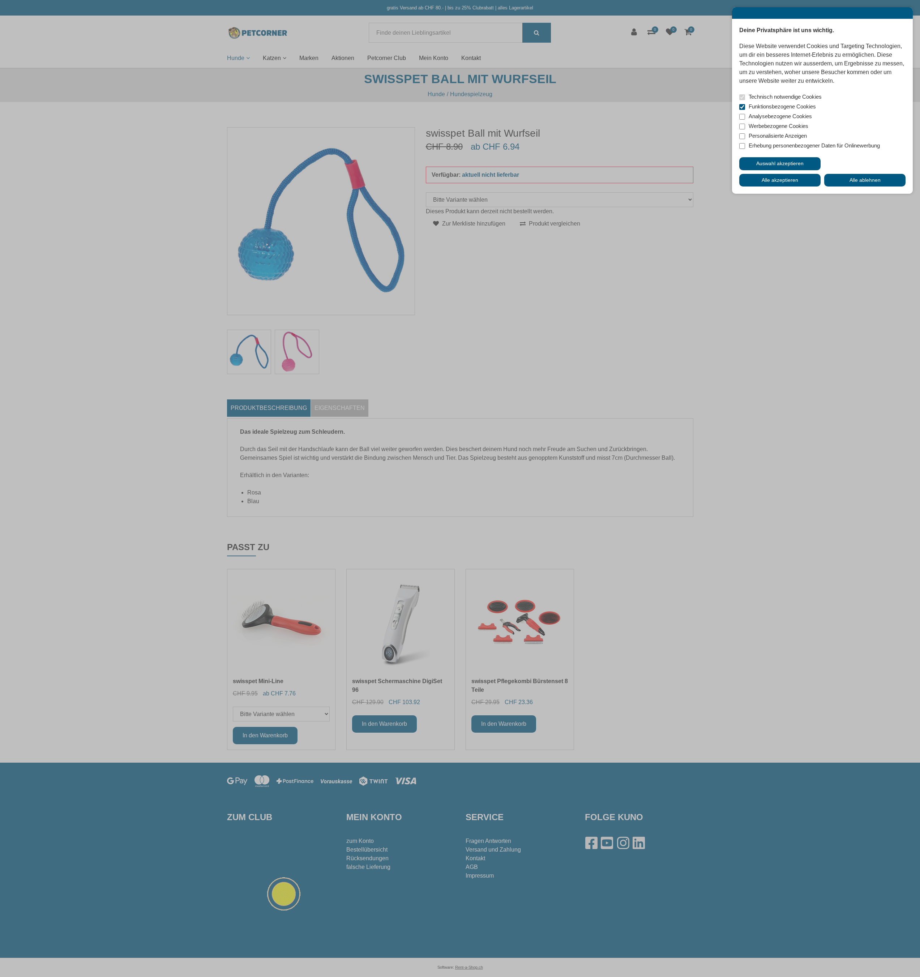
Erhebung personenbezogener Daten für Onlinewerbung (814, 145)
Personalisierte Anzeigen (778, 136)
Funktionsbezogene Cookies (782, 106)
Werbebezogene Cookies (778, 126)
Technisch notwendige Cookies (785, 97)
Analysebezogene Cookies (780, 116)
